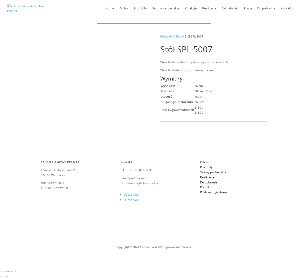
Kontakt (286, 8)
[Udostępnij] (10, 271)
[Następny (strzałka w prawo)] (6, 276)
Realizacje (209, 8)
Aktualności (230, 8)
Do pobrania (266, 8)
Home (109, 8)
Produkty (140, 8)
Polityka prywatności (214, 192)
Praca (248, 8)
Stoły (178, 36)
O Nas (123, 8)
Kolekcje (191, 8)
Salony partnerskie (165, 8)
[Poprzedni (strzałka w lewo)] (1, 276)
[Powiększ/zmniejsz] (1, 271)
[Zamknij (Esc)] (14, 271)
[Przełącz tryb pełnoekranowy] (6, 271)
